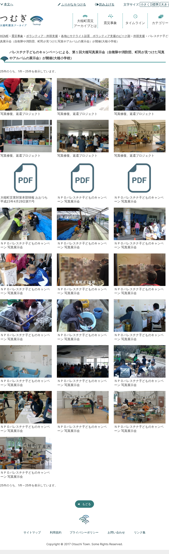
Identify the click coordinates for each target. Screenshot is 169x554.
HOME (4, 36)
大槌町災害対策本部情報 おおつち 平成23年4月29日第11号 (24, 199)
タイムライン (135, 23)
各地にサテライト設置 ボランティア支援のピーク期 (95, 36)
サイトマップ (32, 532)
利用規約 (55, 532)
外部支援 (139, 36)
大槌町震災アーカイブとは (85, 23)
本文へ (8, 4)
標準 (155, 4)
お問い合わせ (116, 532)
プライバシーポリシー (84, 532)
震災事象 (110, 23)
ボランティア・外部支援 (42, 36)
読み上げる (106, 4)
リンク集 (140, 532)
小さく (145, 4)
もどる (86, 504)
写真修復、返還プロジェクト (20, 114)
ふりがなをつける (73, 4)
